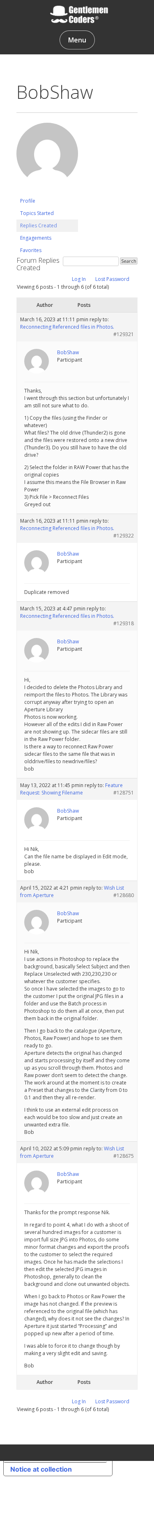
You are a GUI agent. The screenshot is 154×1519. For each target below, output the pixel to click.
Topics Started (37, 213)
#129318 (123, 623)
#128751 (123, 792)
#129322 (123, 535)
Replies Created (38, 225)
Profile (27, 200)
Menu (77, 39)
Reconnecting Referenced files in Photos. (67, 326)
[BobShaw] (47, 190)
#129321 (123, 334)
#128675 (123, 1155)
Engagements (35, 237)
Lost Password (112, 279)
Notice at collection (41, 1469)
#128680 (123, 895)
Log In (79, 279)
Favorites (30, 250)
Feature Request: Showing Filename (71, 789)
